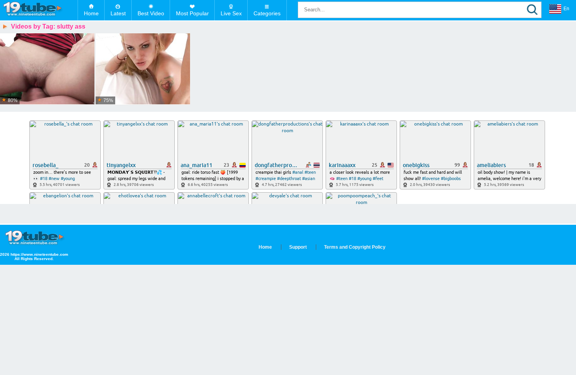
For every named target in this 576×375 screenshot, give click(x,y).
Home (91, 13)
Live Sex (231, 13)
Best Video (151, 13)
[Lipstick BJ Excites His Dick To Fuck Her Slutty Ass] (47, 69)
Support (298, 247)
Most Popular (192, 13)
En (566, 8)
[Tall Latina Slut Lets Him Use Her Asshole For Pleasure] (143, 69)
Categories (267, 13)
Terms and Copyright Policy (355, 247)
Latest (118, 13)
